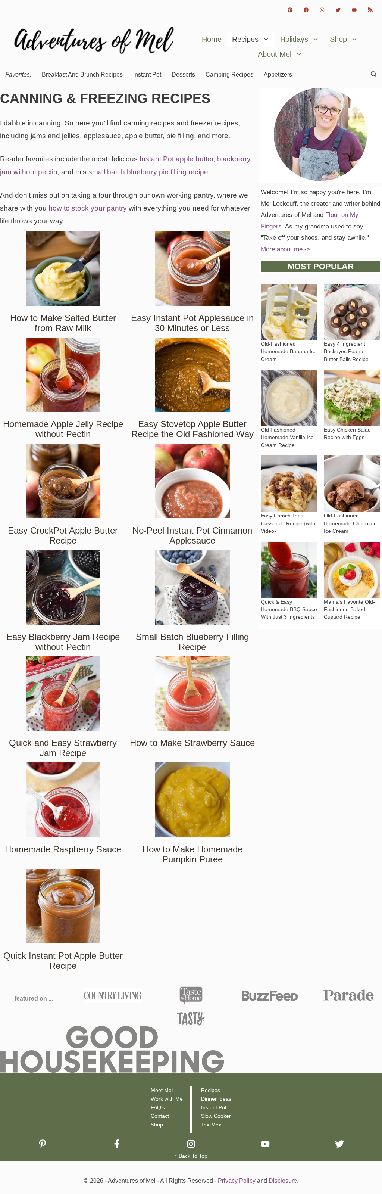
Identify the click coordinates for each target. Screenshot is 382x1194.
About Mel (274, 54)
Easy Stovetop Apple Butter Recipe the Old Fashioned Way (192, 429)
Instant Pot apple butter (176, 159)
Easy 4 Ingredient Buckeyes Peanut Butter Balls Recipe (346, 351)
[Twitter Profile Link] (338, 10)
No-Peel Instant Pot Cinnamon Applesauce (192, 535)
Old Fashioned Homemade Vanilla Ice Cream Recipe (287, 437)
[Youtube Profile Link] (354, 10)
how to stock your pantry (87, 208)
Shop (338, 39)
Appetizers (278, 74)
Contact (160, 1116)
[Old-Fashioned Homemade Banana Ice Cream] (289, 333)
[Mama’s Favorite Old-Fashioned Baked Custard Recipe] (352, 591)
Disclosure (283, 1181)
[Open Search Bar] (374, 74)
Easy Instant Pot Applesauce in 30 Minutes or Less (192, 323)
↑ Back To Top (191, 1156)
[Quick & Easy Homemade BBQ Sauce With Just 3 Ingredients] (289, 591)
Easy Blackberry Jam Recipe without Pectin (63, 642)
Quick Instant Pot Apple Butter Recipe (63, 961)
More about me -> (285, 249)
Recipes (245, 39)
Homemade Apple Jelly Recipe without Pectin (63, 429)
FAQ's (158, 1107)
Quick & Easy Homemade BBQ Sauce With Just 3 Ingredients (289, 609)
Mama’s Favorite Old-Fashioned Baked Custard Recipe (349, 609)
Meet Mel (162, 1090)
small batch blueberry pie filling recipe (148, 172)
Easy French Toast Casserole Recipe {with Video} (288, 523)
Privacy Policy (237, 1181)
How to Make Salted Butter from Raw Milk (63, 323)
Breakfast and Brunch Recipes (82, 74)
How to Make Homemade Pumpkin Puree (192, 854)
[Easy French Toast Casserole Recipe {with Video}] (289, 505)
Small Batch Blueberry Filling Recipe (192, 642)
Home (212, 39)
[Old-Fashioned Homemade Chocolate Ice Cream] (352, 505)
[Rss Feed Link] (370, 10)
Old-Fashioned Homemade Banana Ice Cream (289, 351)
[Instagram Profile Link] (322, 10)
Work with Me (167, 1099)
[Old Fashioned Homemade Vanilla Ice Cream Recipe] (289, 419)
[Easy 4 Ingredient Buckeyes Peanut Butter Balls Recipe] (352, 333)
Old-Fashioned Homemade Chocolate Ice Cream (350, 523)
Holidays (294, 39)
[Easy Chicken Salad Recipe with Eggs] (352, 419)
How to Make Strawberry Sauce (192, 743)
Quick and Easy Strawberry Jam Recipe (63, 748)
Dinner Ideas (216, 1099)
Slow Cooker (216, 1116)
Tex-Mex (211, 1125)
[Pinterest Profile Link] (290, 10)
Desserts (183, 74)
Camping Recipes (229, 74)
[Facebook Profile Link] (306, 10)
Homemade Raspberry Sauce (63, 849)
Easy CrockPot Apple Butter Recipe (63, 535)
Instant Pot (147, 74)
